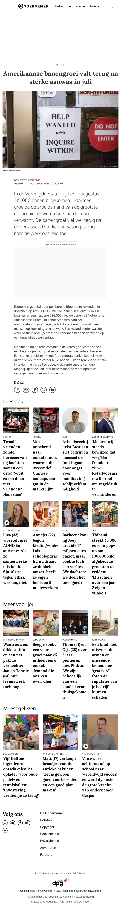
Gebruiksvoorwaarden (88, 890)
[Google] (5, 822)
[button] (64, 890)
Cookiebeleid (27, 890)
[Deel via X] (43, 390)
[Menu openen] (10, 6)
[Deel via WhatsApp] (26, 390)
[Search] (111, 6)
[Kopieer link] (17, 390)
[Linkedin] (12, 822)
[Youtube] (5, 830)
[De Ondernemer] (33, 6)
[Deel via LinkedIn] (52, 390)
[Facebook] (20, 822)
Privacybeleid (44, 890)
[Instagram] (27, 822)
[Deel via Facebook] (35, 390)
